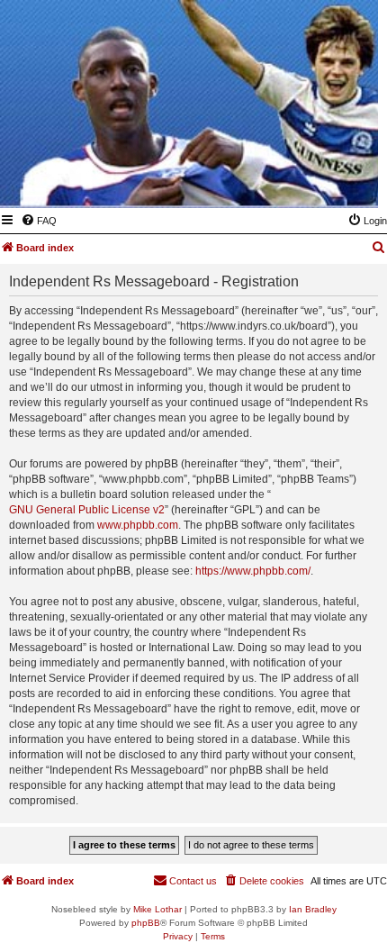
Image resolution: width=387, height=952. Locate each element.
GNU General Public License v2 (87, 509)
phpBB (145, 923)
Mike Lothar (157, 909)
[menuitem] (39, 220)
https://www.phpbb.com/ (252, 571)
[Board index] (276, 182)
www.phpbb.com (137, 525)
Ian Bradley (313, 909)
